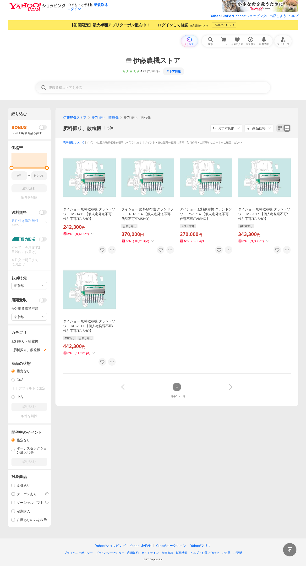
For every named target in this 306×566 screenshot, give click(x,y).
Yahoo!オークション (171, 546)
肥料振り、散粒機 (82, 128)
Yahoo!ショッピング (110, 546)
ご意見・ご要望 (232, 553)
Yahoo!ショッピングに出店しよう (261, 16)
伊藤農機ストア (75, 117)
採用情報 (181, 553)
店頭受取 (19, 300)
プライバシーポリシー (78, 553)
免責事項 (167, 553)
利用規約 (133, 553)
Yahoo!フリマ (200, 546)
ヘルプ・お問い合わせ (204, 553)
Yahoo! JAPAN (222, 16)
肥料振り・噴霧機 (105, 117)
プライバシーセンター (110, 553)
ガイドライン (150, 553)
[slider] (12, 168)
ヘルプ (293, 16)
